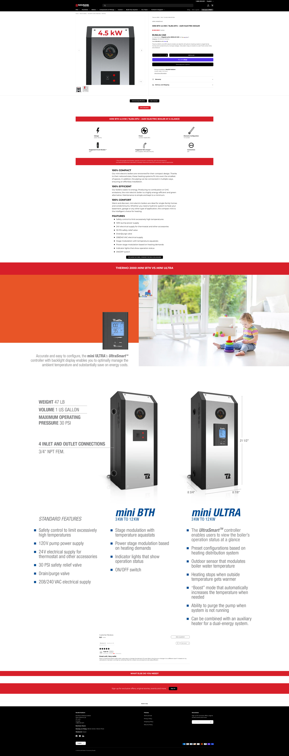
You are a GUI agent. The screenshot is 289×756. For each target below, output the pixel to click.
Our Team (144, 9)
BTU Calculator (144, 107)
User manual (153, 100)
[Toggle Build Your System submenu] (139, 10)
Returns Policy (148, 724)
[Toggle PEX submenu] (79, 10)
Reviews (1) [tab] (103, 643)
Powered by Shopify (90, 750)
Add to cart (191, 55)
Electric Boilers (83, 13)
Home (77, 13)
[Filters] (178, 643)
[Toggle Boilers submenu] (97, 10)
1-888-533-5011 (200, 1)
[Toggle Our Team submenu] (149, 10)
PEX (77, 9)
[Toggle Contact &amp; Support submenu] (164, 10)
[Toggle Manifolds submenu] (89, 10)
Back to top (144, 703)
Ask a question (180, 637)
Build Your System (132, 9)
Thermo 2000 (155, 17)
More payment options (183, 64)
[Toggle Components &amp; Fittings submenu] (115, 10)
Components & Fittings (107, 9)
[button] (212, 5)
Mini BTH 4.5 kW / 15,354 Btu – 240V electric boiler (97, 13)
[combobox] (147, 5)
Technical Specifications (138, 100)
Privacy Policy (148, 718)
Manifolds (85, 9)
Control (120, 9)
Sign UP (173, 688)
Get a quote (195, 10)
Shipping (154, 39)
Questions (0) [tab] (110, 643)
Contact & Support (157, 9)
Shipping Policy (148, 721)
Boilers (94, 9)
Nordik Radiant (82, 750)
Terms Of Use (148, 715)
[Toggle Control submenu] (124, 10)
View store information (160, 73)
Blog (188, 10)
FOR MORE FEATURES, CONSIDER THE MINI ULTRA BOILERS (144, 257)
